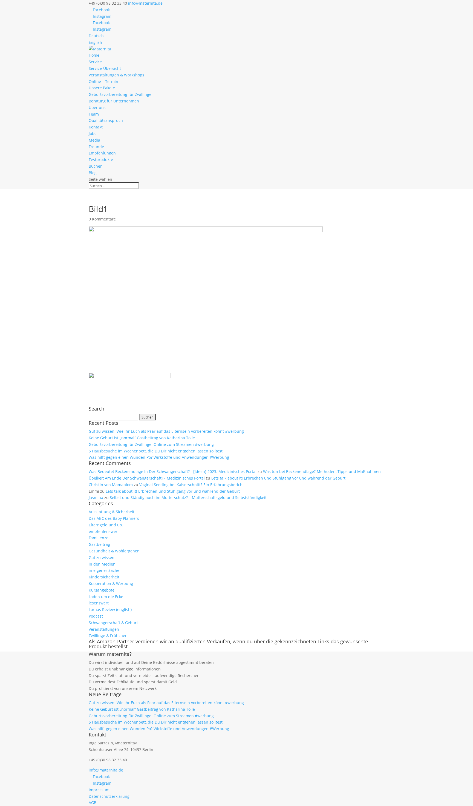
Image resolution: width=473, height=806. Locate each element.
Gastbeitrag (99, 544)
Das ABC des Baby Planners (114, 518)
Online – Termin (103, 81)
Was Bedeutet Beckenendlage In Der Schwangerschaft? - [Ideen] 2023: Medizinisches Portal (172, 471)
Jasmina (96, 497)
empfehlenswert (104, 531)
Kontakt (96, 127)
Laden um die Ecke (106, 596)
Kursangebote (101, 590)
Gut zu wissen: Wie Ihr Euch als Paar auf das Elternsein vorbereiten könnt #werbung (166, 431)
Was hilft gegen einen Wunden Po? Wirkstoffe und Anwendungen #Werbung (159, 457)
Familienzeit (100, 537)
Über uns (97, 107)
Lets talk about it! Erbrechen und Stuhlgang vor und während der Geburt (278, 478)
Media (94, 140)
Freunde (96, 146)
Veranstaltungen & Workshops (116, 75)
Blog (93, 172)
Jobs (92, 133)
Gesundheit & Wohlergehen (114, 550)
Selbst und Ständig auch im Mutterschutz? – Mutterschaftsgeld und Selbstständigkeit (188, 497)
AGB (92, 802)
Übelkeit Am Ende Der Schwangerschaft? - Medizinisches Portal (147, 478)
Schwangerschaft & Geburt (113, 622)
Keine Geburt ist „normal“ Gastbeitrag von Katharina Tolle (142, 437)
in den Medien (102, 564)
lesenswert (99, 603)
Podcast (96, 616)
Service (95, 61)
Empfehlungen (102, 153)
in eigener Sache (104, 570)
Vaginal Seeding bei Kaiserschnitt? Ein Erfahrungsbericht (191, 484)
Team (94, 114)
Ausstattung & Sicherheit (111, 511)
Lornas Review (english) (110, 609)
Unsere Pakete (102, 87)
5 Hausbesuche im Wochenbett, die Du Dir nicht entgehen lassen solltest (156, 451)
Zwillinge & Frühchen (108, 635)
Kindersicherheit (104, 577)
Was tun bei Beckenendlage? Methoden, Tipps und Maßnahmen (322, 471)
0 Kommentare (102, 219)
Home (94, 55)
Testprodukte (101, 159)
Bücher (95, 166)
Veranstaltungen (104, 629)
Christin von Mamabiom (111, 484)
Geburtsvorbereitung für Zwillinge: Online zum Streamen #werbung (151, 444)
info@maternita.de (106, 770)
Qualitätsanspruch (106, 120)
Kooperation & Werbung (111, 583)
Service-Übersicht (105, 68)
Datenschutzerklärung (109, 796)
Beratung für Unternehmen (114, 101)
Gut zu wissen (101, 557)
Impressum (99, 789)
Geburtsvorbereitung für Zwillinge (120, 94)
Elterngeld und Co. (106, 524)
